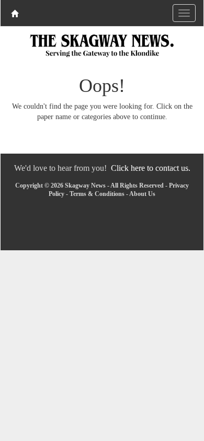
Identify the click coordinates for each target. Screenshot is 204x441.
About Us (142, 194)
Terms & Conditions (97, 194)
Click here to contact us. (150, 168)
